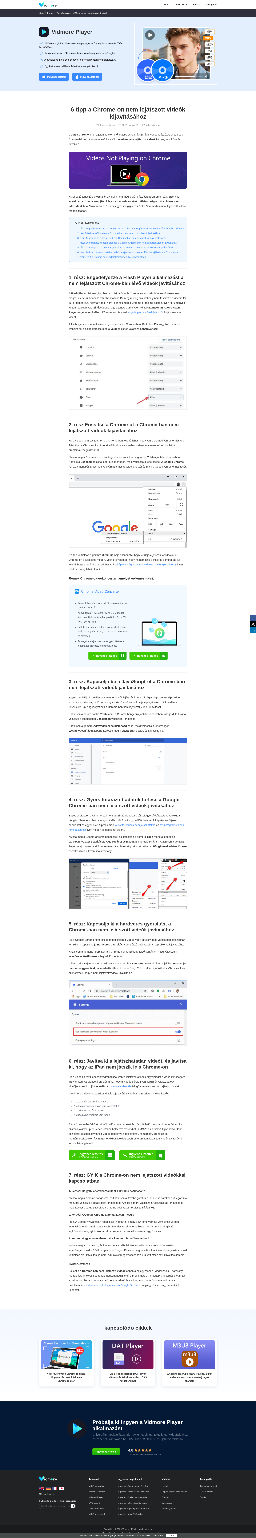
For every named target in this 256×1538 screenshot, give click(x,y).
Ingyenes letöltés (56, 77)
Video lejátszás (63, 13)
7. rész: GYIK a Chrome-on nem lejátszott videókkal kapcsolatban (111, 257)
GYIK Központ (206, 1491)
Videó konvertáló (96, 1486)
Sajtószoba (167, 1503)
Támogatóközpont (208, 1486)
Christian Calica (107, 125)
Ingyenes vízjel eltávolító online (132, 1497)
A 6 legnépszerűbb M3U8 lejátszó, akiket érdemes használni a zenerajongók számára (189, 1377)
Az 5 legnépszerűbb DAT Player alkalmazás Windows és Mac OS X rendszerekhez (128, 1377)
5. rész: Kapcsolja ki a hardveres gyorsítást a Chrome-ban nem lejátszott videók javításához (125, 247)
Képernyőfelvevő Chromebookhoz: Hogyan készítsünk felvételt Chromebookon (66, 1377)
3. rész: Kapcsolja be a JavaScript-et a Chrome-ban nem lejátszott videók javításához (122, 238)
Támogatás (211, 4)
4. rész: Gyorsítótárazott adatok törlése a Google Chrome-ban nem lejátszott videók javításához (127, 243)
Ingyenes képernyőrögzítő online (133, 1486)
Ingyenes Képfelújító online (130, 1514)
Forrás (196, 4)
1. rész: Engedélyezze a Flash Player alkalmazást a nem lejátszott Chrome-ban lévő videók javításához (131, 228)
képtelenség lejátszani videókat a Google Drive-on (147, 564)
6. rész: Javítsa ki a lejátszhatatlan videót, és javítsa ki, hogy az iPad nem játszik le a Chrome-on (127, 252)
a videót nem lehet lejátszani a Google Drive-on (112, 1285)
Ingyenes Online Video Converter (133, 1491)
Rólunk (165, 1486)
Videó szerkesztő (97, 1514)
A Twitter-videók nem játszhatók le (135, 825)
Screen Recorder (97, 1491)
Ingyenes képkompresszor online (133, 1508)
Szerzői (165, 1497)
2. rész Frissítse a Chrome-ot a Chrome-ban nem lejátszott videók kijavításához (118, 233)
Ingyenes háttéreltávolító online (132, 1503)
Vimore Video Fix (121, 1086)
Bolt (166, 4)
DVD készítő (94, 1503)
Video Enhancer (96, 1508)
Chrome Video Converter (100, 591)
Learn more (157, 1535)
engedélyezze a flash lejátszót (145, 312)
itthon (41, 13)
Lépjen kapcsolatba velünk (174, 1491)
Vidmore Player (72, 32)
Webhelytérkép (169, 1508)
